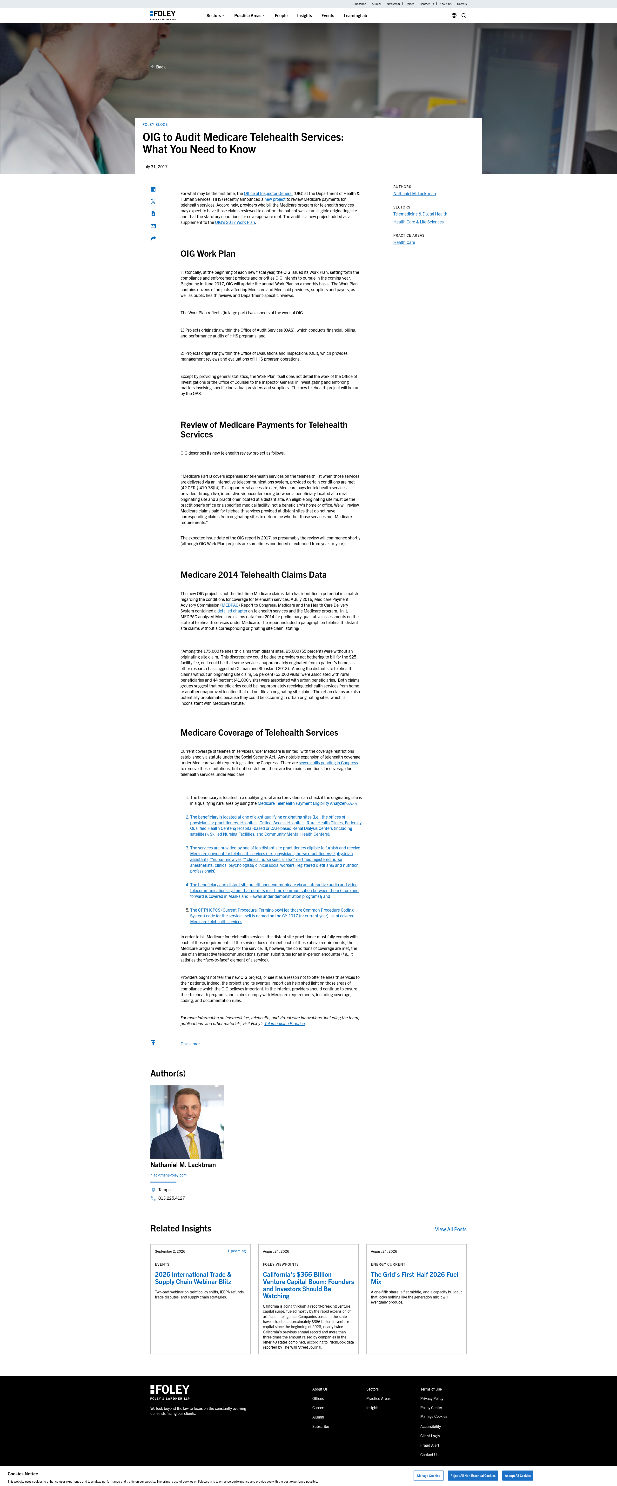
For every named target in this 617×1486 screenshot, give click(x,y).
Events (328, 15)
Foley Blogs (155, 124)
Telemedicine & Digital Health (420, 213)
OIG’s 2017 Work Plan (235, 222)
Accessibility (430, 1426)
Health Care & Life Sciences (418, 221)
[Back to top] (153, 1043)
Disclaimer (190, 1043)
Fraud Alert (429, 1445)
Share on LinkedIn (153, 189)
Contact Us (427, 3)
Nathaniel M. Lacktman (414, 193)
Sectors (214, 15)
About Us (445, 3)
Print (153, 214)
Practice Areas (247, 15)
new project (275, 199)
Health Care (404, 242)
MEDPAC (230, 605)
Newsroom (393, 3)
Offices (410, 3)
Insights (304, 15)
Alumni (376, 3)
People (281, 15)
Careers (462, 3)
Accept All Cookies (518, 1475)
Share (153, 238)
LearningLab (355, 15)
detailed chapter (232, 610)
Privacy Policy (431, 1398)
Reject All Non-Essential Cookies (473, 1475)
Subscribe (360, 3)
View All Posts (451, 1228)
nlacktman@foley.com (168, 1174)
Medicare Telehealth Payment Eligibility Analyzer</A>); (307, 803)
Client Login (430, 1435)
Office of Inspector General (268, 193)
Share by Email (153, 226)
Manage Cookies (428, 1475)
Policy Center (431, 1407)
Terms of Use (431, 1388)
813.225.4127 (171, 1198)
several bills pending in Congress (328, 762)
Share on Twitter (153, 201)
